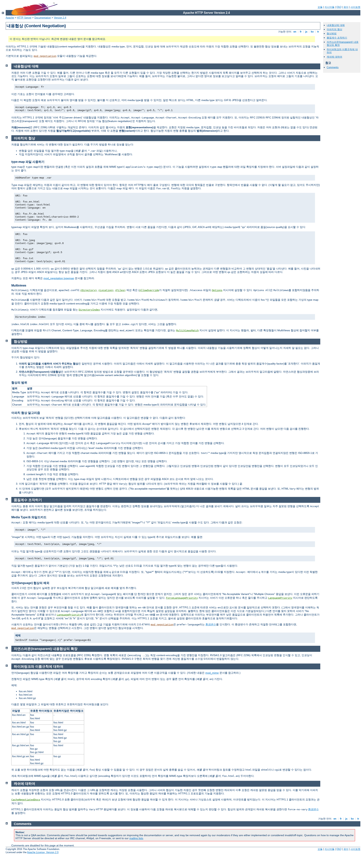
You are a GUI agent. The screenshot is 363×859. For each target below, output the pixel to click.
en (295, 31)
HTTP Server (24, 17)
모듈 (320, 7)
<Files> (120, 290)
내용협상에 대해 (336, 25)
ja (306, 31)
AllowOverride (149, 290)
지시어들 (329, 7)
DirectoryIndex (89, 309)
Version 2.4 (60, 17)
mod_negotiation (45, 56)
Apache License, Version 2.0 (42, 852)
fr (300, 31)
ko (312, 31)
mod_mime (212, 672)
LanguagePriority (280, 597)
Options (217, 290)
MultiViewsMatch (187, 330)
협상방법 (332, 33)
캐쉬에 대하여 (334, 56)
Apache (10, 17)
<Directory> (88, 290)
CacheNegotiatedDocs (25, 799)
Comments (333, 67)
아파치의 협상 (334, 29)
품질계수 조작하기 (337, 37)
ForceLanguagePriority (182, 597)
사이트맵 (355, 7)
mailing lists (136, 838)
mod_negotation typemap (58, 278)
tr (318, 31)
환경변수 (211, 624)
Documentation (42, 17)
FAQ (339, 7)
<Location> (105, 290)
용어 (346, 7)
